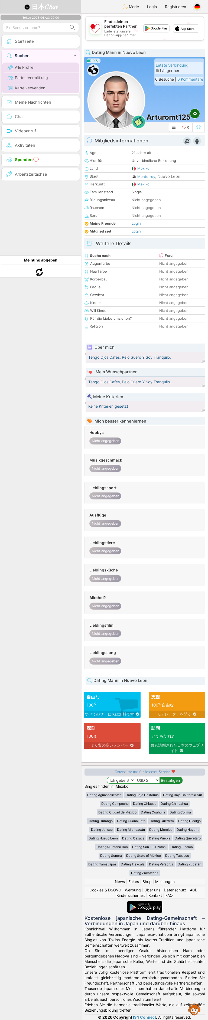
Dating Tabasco (177, 856)
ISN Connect (144, 1017)
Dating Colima (180, 812)
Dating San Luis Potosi (149, 847)
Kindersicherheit (130, 895)
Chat (44, 7)
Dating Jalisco (102, 830)
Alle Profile (24, 67)
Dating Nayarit (188, 830)
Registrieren (175, 6)
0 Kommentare (190, 79)
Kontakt (155, 895)
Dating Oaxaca (133, 838)
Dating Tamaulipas (102, 864)
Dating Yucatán (189, 864)
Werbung (133, 890)
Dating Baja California (142, 795)
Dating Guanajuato (131, 821)
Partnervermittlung (31, 77)
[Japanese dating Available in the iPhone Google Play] (144, 903)
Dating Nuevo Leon (103, 838)
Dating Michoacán (131, 830)
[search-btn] (72, 27)
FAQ (169, 895)
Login (152, 6)
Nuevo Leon (168, 176)
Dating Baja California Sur (182, 795)
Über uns (152, 890)
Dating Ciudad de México (117, 812)
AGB (193, 890)
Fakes (133, 881)
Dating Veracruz (161, 864)
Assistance (194, 1009)
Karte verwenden (30, 88)
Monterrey (146, 176)
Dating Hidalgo (189, 821)
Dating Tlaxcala (133, 864)
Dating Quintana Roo (112, 847)
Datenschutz (175, 890)
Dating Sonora (111, 856)
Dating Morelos (160, 830)
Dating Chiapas (144, 804)
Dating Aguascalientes (104, 795)
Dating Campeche (115, 804)
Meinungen (165, 881)
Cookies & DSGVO (105, 890)
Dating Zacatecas (144, 873)
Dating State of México (143, 856)
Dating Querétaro (188, 838)
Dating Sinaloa (182, 847)
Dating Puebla (159, 838)
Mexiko (143, 168)
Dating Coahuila (153, 812)
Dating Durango (101, 821)
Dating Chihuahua (174, 804)
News (120, 881)
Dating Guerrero (162, 821)
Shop (147, 881)
